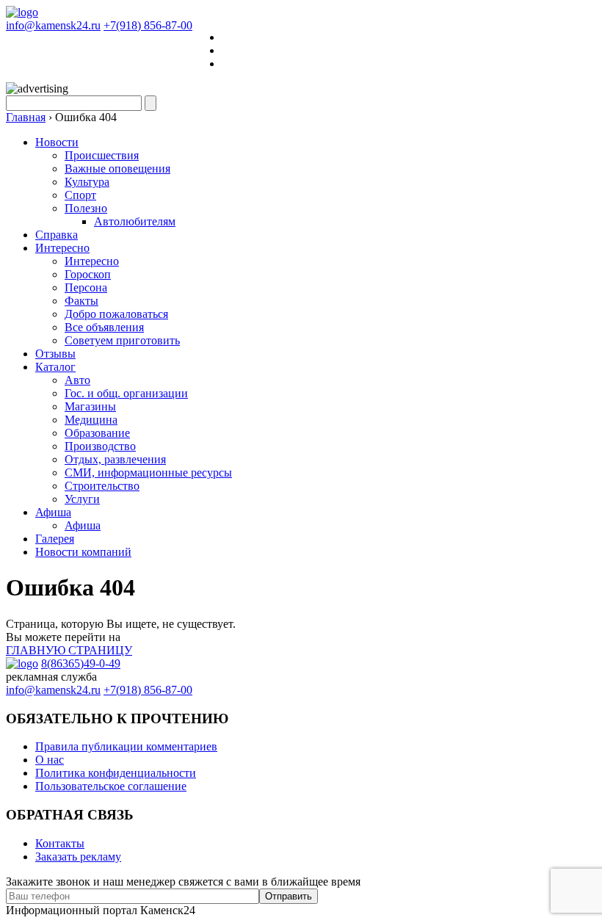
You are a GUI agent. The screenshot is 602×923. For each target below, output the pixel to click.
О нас (49, 759)
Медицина (91, 419)
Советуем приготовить (122, 340)
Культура (87, 181)
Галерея (54, 538)
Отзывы (55, 353)
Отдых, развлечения (115, 459)
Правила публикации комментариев (126, 746)
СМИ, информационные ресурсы (148, 472)
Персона (86, 287)
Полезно (86, 208)
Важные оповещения (117, 168)
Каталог (55, 367)
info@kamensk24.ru (53, 25)
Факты (81, 300)
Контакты (59, 843)
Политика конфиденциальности (115, 773)
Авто (77, 380)
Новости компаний (83, 552)
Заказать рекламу (78, 856)
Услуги (82, 499)
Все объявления (104, 327)
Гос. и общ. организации (126, 393)
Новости (57, 142)
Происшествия (102, 155)
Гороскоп (88, 274)
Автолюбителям (134, 221)
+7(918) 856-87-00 (148, 25)
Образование (97, 433)
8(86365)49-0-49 (80, 663)
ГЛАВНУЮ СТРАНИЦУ (69, 650)
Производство (100, 446)
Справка (56, 234)
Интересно (62, 248)
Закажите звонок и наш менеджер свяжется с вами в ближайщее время (183, 881)
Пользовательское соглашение (110, 786)
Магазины (90, 406)
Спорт (80, 195)
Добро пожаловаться (116, 314)
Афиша (53, 512)
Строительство (102, 485)
